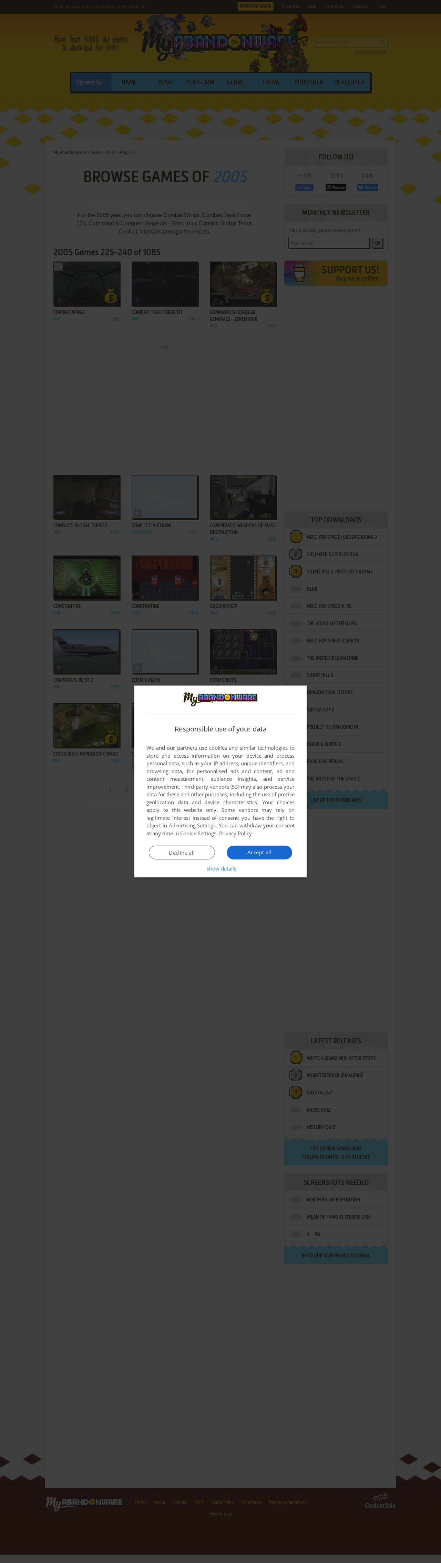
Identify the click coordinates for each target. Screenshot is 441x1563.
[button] (220, 868)
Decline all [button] (182, 852)
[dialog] (220, 781)
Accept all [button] (259, 852)
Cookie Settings (198, 833)
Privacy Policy (235, 833)
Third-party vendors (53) (210, 786)
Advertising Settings (192, 825)
